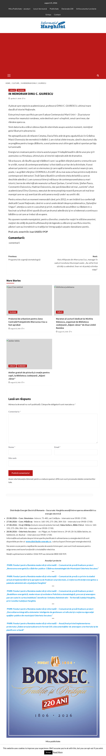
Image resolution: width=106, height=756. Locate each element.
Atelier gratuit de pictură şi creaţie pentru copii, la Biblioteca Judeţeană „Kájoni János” (29, 375)
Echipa (48, 14)
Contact (57, 14)
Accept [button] (48, 752)
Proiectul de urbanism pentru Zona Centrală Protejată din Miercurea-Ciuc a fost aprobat (27, 322)
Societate (21, 90)
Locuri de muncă (40, 9)
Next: (76, 263)
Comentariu (14, 411)
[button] (9, 75)
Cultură (12, 90)
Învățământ (22, 366)
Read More (58, 752)
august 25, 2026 (15, 329)
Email (57, 447)
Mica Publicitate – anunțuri (19, 9)
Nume (11, 447)
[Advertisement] (53, 52)
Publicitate (54, 9)
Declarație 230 (67, 9)
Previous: (24, 258)
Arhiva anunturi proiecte (86, 9)
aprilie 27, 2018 (16, 98)
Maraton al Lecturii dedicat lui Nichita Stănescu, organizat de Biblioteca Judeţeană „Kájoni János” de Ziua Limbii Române (76, 323)
